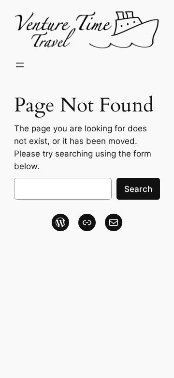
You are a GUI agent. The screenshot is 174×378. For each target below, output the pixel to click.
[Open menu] (20, 65)
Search (138, 189)
